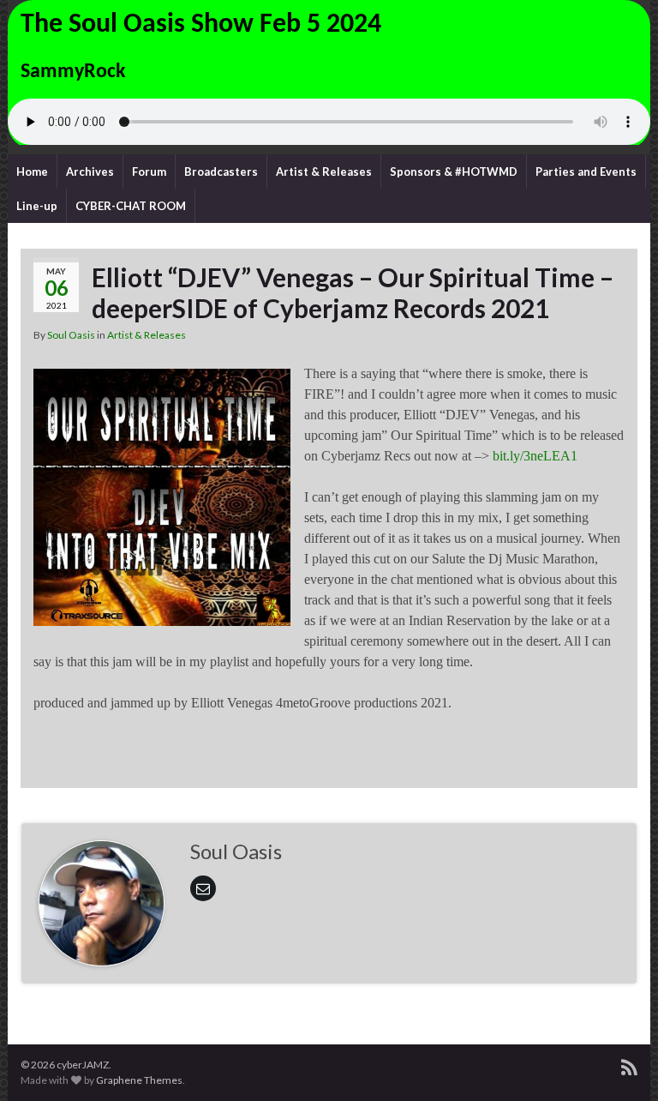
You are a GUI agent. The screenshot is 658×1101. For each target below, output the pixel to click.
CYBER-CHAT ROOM (130, 206)
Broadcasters (221, 171)
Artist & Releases (324, 171)
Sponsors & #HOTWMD (453, 171)
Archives (90, 171)
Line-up (36, 206)
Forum (149, 171)
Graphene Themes (139, 1080)
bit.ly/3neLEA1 (535, 455)
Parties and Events (586, 171)
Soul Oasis (71, 334)
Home (32, 171)
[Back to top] (619, 1062)
